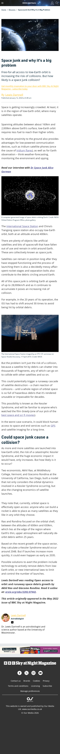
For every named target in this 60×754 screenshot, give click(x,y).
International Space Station (22, 226)
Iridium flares (24, 150)
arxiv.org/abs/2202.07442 (20, 592)
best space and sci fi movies (17, 415)
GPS (53, 425)
